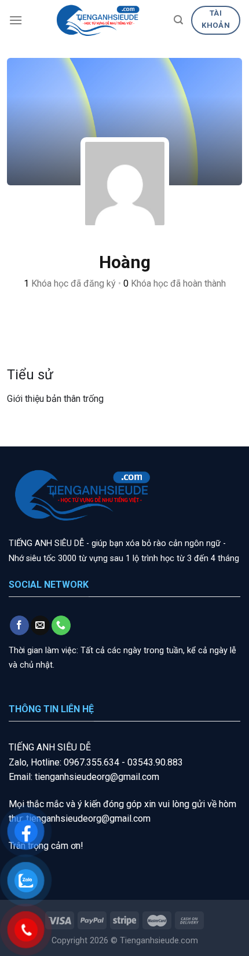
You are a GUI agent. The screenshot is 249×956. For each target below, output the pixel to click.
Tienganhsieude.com (159, 941)
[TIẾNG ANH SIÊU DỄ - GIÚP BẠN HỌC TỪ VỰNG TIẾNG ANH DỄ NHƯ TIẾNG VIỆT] (98, 20)
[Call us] (61, 625)
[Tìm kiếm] (178, 20)
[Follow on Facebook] (19, 625)
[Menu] (16, 20)
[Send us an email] (40, 625)
